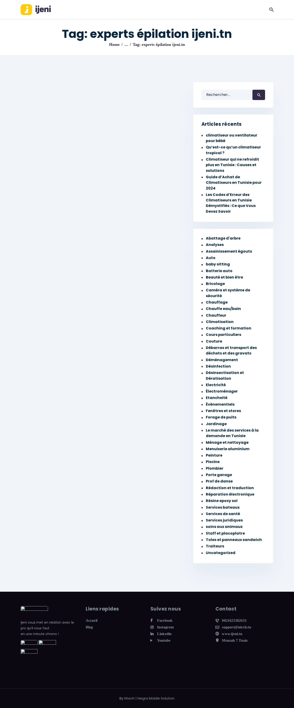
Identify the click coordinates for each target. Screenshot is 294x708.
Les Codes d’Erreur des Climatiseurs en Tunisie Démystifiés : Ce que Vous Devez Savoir (231, 203)
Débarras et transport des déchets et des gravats (231, 350)
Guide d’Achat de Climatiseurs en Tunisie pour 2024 (234, 182)
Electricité (216, 384)
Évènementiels (220, 404)
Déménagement (222, 359)
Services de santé (223, 513)
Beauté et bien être (224, 277)
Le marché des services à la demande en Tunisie (232, 433)
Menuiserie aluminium (227, 449)
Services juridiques (224, 520)
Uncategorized (220, 552)
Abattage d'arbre (223, 238)
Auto (210, 257)
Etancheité (216, 397)
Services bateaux (223, 507)
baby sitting (218, 264)
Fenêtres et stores (223, 410)
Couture (214, 341)
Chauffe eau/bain (223, 308)
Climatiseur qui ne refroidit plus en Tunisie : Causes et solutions (232, 165)
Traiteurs (215, 546)
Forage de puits (221, 417)
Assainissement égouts (229, 251)
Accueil (92, 620)
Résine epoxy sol (221, 500)
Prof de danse (219, 481)
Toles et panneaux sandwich (234, 539)
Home (114, 44)
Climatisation (220, 321)
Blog (89, 627)
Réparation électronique (230, 494)
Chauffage (217, 302)
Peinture (214, 455)
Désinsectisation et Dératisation (225, 375)
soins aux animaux (224, 526)
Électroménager (222, 391)
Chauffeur (216, 315)
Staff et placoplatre (225, 533)
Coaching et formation (228, 328)
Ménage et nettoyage (227, 442)
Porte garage (219, 474)
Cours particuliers (223, 334)
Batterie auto (219, 270)
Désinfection (218, 366)
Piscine (213, 461)
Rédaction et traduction (230, 488)
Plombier (214, 468)
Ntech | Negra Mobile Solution (149, 698)
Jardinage (216, 423)
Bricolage (215, 283)
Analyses (215, 244)
